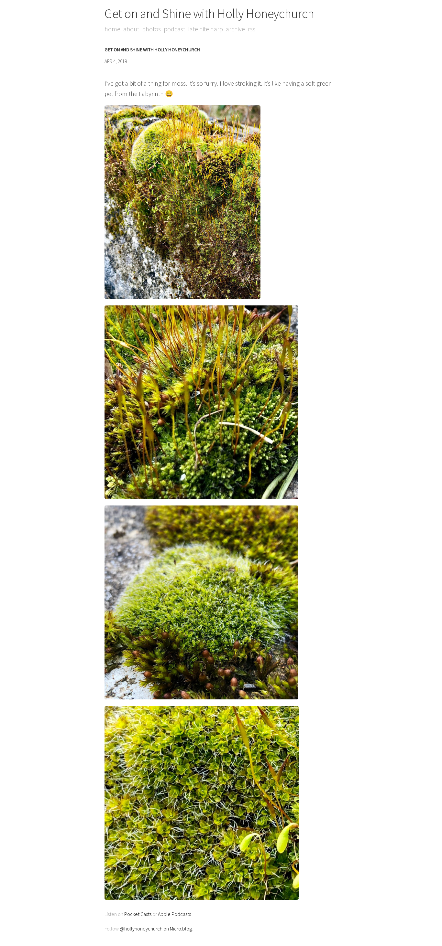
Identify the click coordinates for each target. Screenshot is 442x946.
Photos (151, 29)
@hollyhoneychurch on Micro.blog (156, 928)
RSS (251, 29)
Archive (235, 29)
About (131, 29)
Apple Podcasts (174, 914)
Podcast (174, 29)
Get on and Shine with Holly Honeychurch (209, 13)
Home (112, 29)
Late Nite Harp (205, 29)
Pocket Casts (137, 914)
